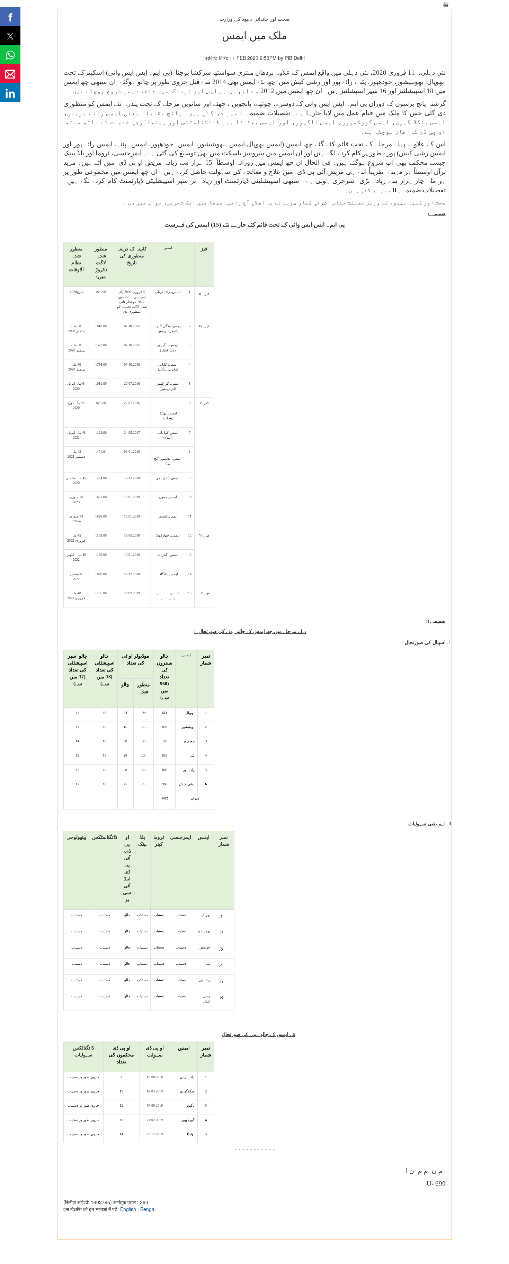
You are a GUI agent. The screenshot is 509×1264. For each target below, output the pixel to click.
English (128, 1209)
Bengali (148, 1209)
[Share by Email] (10, 73)
